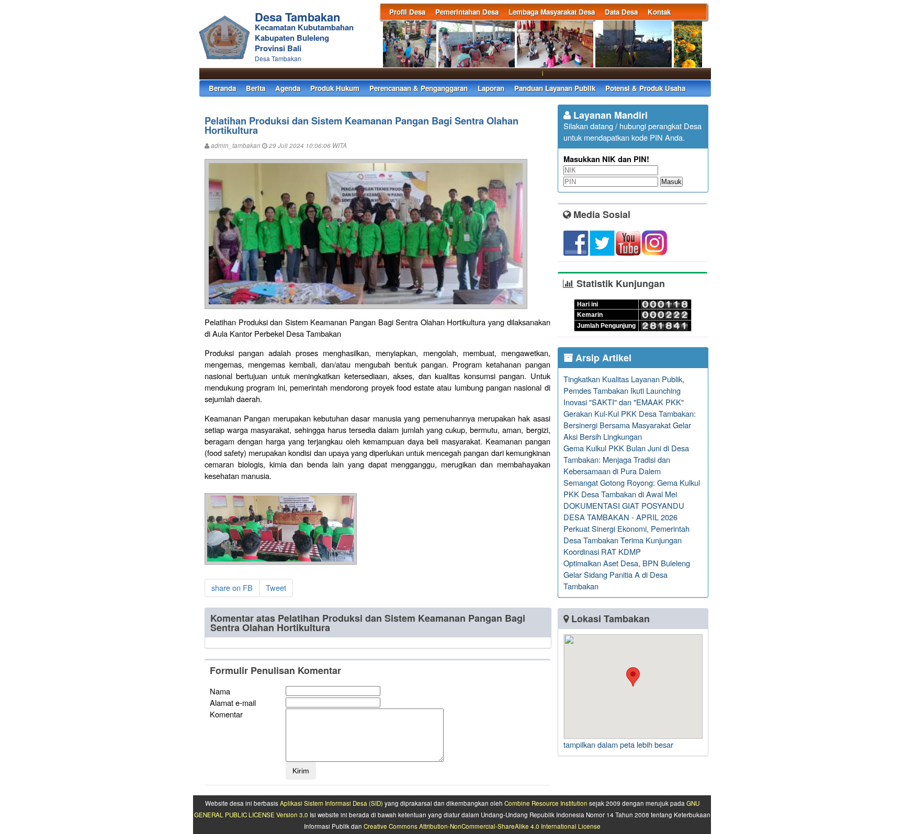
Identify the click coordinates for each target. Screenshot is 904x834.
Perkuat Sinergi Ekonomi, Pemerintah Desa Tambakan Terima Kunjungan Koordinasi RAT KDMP (626, 540)
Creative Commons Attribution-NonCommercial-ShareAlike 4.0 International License (482, 826)
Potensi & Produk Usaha (645, 88)
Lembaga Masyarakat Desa (551, 12)
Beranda (222, 88)
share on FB (232, 587)
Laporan (491, 88)
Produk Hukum (334, 88)
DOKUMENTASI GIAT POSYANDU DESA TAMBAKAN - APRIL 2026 (623, 511)
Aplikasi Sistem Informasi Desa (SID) (331, 803)
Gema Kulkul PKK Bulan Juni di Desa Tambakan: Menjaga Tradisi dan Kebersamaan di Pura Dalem (626, 459)
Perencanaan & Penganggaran (418, 88)
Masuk (671, 182)
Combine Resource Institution (545, 803)
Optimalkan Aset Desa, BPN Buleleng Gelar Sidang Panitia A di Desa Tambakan (626, 574)
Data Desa (621, 12)
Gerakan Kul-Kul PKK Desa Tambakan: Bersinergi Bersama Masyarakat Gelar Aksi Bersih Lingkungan (629, 425)
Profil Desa (407, 12)
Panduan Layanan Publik (554, 88)
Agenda (287, 88)
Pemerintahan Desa (467, 12)
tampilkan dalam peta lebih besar (618, 744)
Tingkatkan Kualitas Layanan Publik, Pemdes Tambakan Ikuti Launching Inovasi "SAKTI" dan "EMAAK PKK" (623, 390)
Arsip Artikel (602, 357)
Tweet (276, 587)
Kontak (659, 12)
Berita (255, 88)
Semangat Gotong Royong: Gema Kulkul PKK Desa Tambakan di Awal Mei (631, 488)
